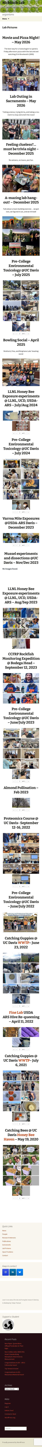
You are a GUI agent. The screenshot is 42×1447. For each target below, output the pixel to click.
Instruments (6, 1245)
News (4, 1231)
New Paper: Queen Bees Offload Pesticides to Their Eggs (14, 1345)
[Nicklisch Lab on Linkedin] (12, 1272)
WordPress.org (10, 1418)
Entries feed (9, 1410)
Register (8, 1403)
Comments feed (10, 1414)
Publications (6, 1241)
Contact (5, 1255)
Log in (7, 1407)
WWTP (23, 943)
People (4, 1234)
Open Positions (7, 1252)
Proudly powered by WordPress (13, 1442)
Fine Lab (16, 1012)
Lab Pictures (6, 1248)
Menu (4, 19)
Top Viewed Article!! (11, 1369)
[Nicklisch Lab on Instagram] (5, 1272)
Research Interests (9, 1238)
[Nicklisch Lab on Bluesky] (19, 1272)
